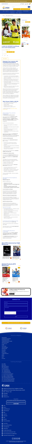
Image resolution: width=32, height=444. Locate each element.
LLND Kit (5, 53)
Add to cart (10, 51)
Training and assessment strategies (7, 341)
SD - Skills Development (5, 368)
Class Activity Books (5, 347)
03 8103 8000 (17, 322)
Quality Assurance (6, 410)
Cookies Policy (5, 428)
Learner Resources (4, 343)
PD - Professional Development (6, 372)
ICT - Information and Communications (7, 373)
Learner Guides (4, 346)
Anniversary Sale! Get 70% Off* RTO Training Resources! (16, 1)
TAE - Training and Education (6, 371)
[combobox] (19, 7)
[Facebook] (2, 55)
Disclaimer (5, 419)
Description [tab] (5, 58)
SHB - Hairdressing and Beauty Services (7, 377)
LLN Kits (3, 354)
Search (28, 21)
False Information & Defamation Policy (9, 431)
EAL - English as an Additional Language (7, 376)
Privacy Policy (5, 423)
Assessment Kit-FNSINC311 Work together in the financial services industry (15, 279)
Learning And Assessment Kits (6, 338)
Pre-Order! (3, 358)
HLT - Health (3, 363)
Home (4, 15)
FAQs (4, 417)
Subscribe (16, 403)
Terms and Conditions (6, 420)
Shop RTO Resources (6, 408)
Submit (16, 316)
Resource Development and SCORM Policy (10, 433)
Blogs (4, 412)
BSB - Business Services (5, 366)
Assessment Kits (4, 337)
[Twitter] (4, 55)
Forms (3, 357)
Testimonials (5, 415)
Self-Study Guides (4, 348)
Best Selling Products (9, 15)
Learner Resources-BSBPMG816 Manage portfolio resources (6, 257)
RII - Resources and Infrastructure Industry (8, 381)
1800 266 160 (22, 322)
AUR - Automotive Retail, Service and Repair (8, 378)
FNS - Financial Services (5, 367)
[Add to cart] (11, 258)
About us (4, 407)
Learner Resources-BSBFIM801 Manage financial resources (15, 257)
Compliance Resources (5, 353)
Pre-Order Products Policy (7, 430)
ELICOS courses (4, 352)
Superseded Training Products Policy (8, 435)
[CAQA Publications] (6, 7)
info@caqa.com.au (6, 396)
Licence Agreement (6, 426)
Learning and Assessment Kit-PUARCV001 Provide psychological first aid (6, 279)
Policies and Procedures (5, 342)
